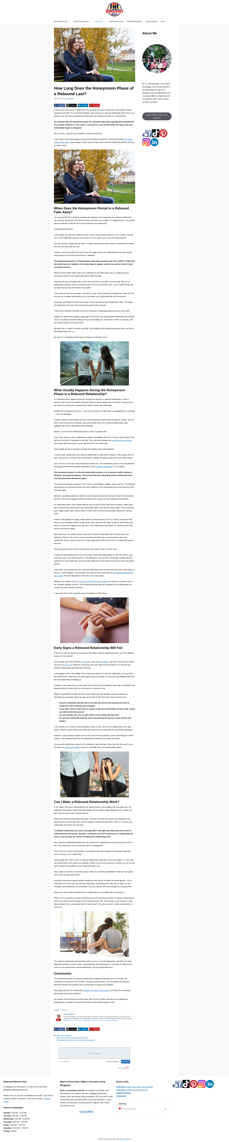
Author (56, 1010)
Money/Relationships (134, 21)
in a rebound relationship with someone (92, 581)
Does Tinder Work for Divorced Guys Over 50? (72, 1038)
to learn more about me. (74, 1020)
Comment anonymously (113, 1061)
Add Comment (125, 1061)
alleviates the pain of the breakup (96, 990)
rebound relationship (104, 467)
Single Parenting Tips (81, 21)
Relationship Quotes (116, 21)
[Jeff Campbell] (58, 1021)
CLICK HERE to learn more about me (157, 116)
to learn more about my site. (95, 1020)
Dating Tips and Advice (64, 1035)
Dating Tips (99, 21)
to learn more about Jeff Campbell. (134, 1087)
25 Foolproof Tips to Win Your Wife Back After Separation (75, 1040)
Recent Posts (63, 1010)
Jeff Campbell (69, 1014)
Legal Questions (151, 21)
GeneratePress (126, 1139)
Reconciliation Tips (60, 21)
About (163, 21)
